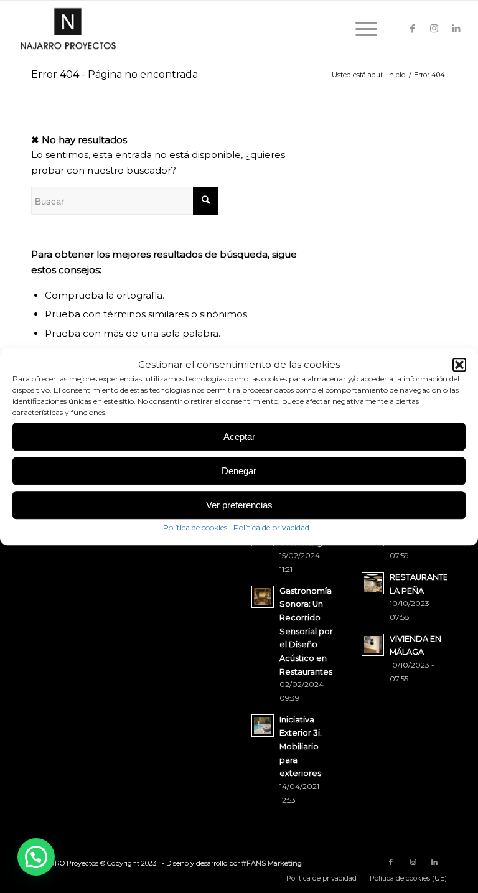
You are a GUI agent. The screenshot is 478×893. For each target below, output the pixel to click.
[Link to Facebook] (412, 28)
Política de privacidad (271, 528)
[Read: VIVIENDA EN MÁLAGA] (373, 645)
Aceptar (239, 436)
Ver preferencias (239, 505)
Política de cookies (195, 528)
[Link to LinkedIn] (456, 28)
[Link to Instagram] (434, 28)
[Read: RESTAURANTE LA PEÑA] (373, 583)
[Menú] (360, 29)
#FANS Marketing (271, 863)
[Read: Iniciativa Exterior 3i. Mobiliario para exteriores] (262, 725)
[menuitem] (321, 878)
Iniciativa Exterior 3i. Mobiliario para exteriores (300, 746)
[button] (459, 364)
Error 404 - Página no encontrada (114, 74)
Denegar (239, 470)
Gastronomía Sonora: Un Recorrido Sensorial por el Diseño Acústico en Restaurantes (306, 631)
